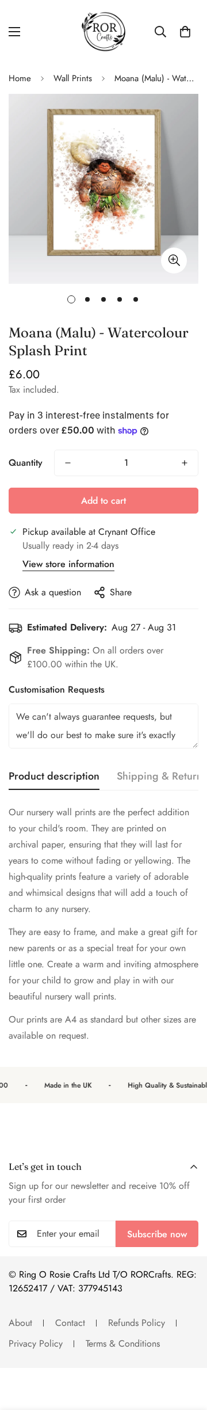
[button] (185, 31)
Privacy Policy (36, 1343)
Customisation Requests (57, 689)
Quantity (26, 462)
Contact (70, 1322)
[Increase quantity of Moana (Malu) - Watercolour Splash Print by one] (184, 463)
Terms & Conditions (123, 1343)
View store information (68, 564)
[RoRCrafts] (103, 31)
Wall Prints (72, 78)
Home (20, 78)
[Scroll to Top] (186, 1348)
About (20, 1322)
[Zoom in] (174, 260)
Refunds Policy (136, 1322)
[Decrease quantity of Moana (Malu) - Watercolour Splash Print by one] (68, 463)
